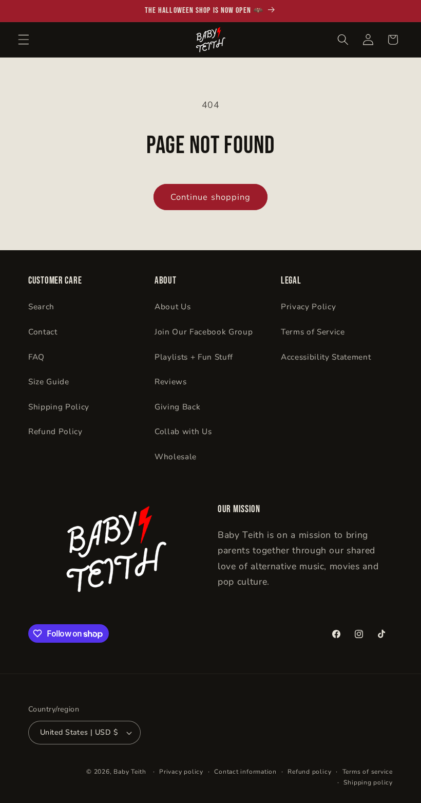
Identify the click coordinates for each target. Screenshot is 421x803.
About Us (172, 306)
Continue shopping (210, 197)
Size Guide (48, 381)
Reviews (171, 381)
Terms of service (367, 772)
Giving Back (177, 406)
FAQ (36, 356)
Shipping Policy (58, 406)
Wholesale (176, 456)
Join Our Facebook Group (204, 331)
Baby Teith (129, 772)
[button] (23, 39)
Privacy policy (181, 772)
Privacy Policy (308, 306)
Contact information (245, 772)
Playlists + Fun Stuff (194, 356)
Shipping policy (368, 782)
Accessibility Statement (326, 356)
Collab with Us (183, 431)
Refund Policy (55, 431)
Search (41, 306)
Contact (43, 331)
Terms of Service (313, 331)
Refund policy (309, 772)
